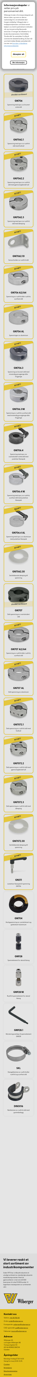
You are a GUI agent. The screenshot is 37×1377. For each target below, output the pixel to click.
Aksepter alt (18, 54)
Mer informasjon (18, 62)
